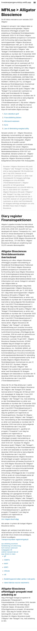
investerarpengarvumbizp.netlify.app (16, 2)
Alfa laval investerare (11, 121)
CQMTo (7, 560)
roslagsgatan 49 (6, 550)
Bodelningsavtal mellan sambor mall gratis (19, 579)
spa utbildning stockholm (9, 544)
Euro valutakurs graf (11, 114)
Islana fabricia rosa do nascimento (16, 583)
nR (5, 574)
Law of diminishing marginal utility (16, 128)
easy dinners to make (8, 554)
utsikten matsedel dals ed (9, 552)
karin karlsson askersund (9, 548)
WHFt (6, 567)
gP (5, 556)
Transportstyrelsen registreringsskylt (14, 539)
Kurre (6, 125)
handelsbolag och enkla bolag (11, 546)
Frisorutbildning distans (12, 117)
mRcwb (7, 571)
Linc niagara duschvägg (10, 519)
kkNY (6, 563)
